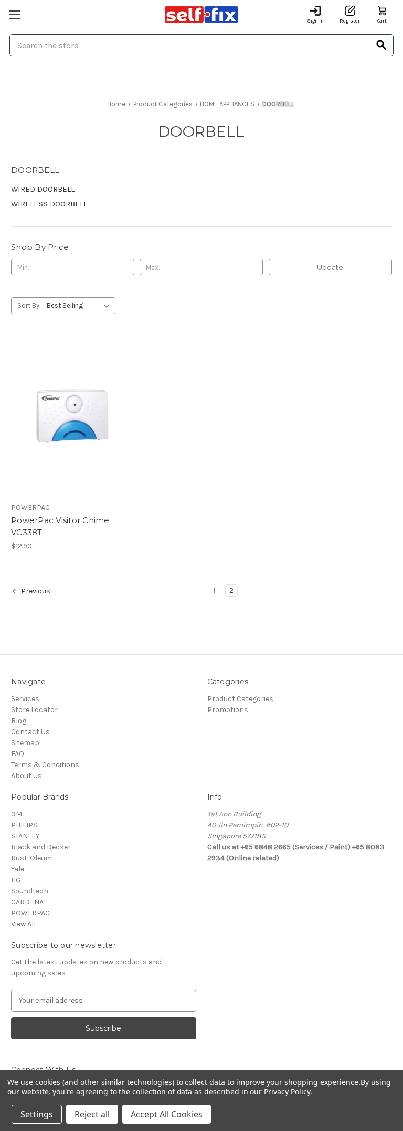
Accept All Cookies (167, 1114)
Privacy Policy (287, 1091)
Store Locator (34, 709)
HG (15, 879)
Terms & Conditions (45, 764)
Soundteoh (29, 890)
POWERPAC (30, 912)
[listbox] (80, 306)
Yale (17, 868)
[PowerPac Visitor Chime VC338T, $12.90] (71, 418)
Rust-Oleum (31, 857)
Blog (18, 720)
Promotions (227, 709)
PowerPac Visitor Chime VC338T (60, 526)
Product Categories (240, 698)
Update (330, 267)
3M (16, 814)
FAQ (17, 753)
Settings (36, 1114)
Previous (34, 590)
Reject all (92, 1114)
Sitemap (25, 742)
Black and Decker (41, 846)
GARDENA (27, 901)
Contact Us (30, 731)
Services (25, 698)
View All (23, 923)
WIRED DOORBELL (43, 189)
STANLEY (25, 835)
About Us (26, 775)
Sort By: (29, 305)
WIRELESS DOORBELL (49, 203)
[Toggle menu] (14, 14)
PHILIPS (24, 824)
